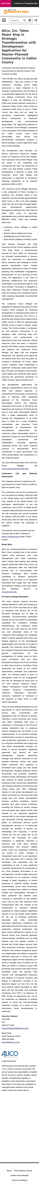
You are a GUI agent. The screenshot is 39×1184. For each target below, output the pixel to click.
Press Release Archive (23, 1171)
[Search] (24, 20)
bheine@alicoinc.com (11, 1042)
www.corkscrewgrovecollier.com (15, 469)
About (9, 1171)
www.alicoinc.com (9, 592)
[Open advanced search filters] (29, 20)
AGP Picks (5, 3)
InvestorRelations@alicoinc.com (15, 1028)
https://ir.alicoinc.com (11, 536)
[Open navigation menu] (4, 20)
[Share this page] (35, 20)
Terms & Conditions (19, 1180)
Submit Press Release (19, 1175)
